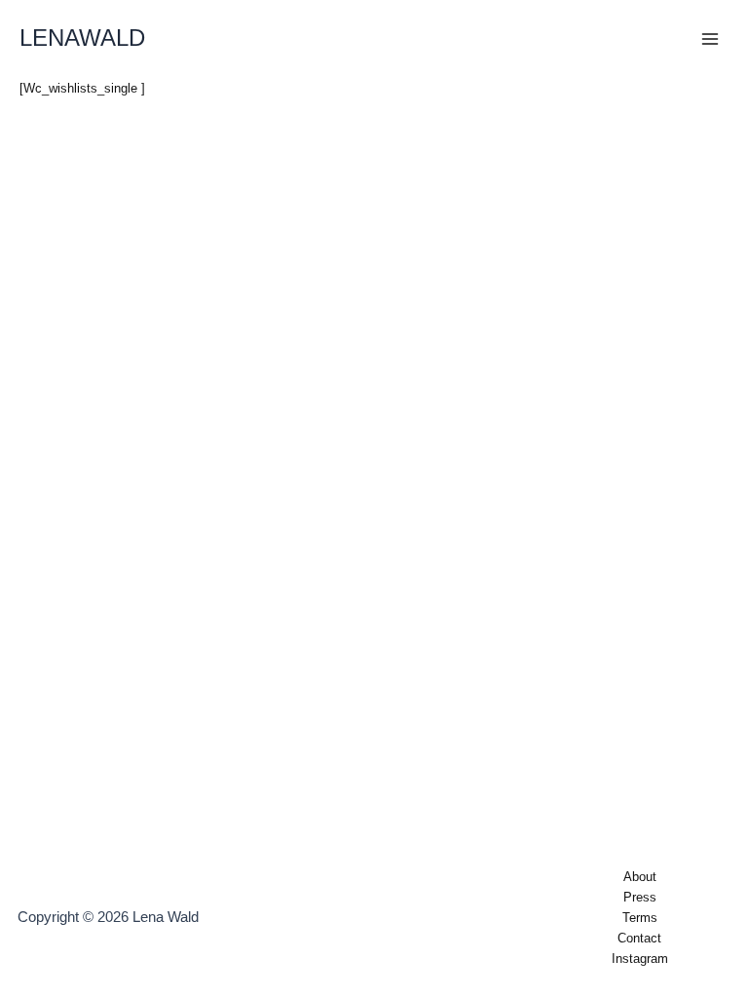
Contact (639, 938)
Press (639, 897)
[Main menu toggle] (710, 39)
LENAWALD (82, 38)
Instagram (640, 958)
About (639, 876)
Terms (639, 917)
